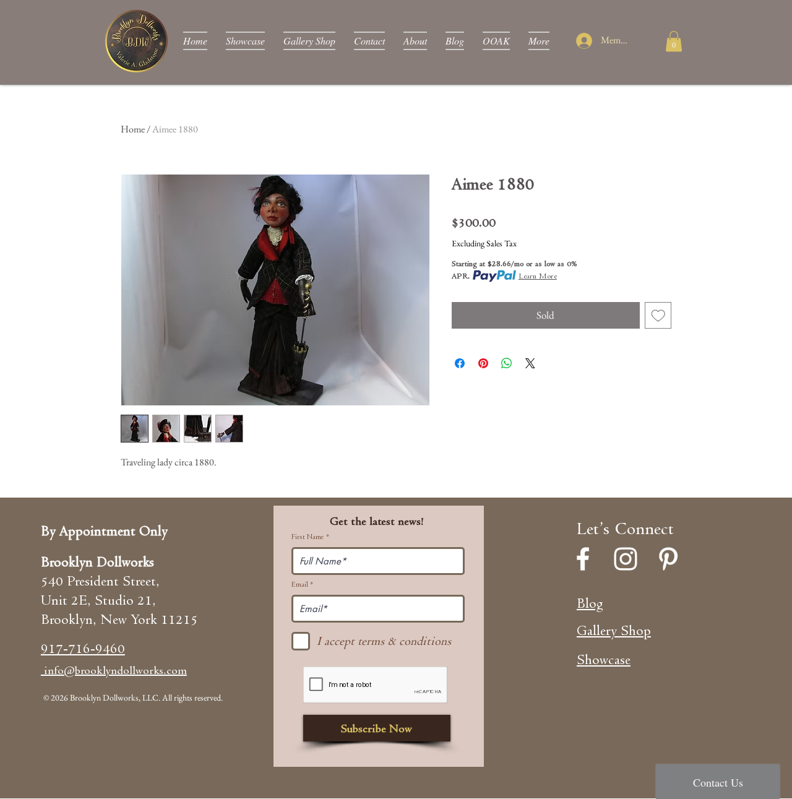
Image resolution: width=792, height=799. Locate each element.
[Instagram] (625, 558)
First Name (307, 537)
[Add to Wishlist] (658, 315)
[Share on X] (530, 363)
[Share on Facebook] (459, 363)
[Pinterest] (668, 558)
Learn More (538, 275)
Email (299, 585)
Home (133, 129)
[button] (673, 41)
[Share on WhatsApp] (506, 363)
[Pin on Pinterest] (483, 363)
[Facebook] (582, 558)
